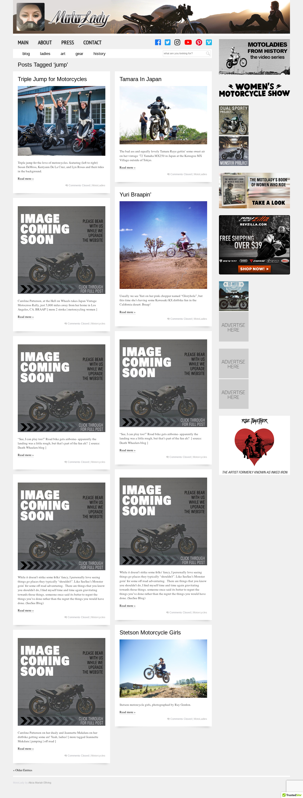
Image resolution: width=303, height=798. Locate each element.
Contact (92, 42)
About (45, 42)
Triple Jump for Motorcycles (52, 79)
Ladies (45, 53)
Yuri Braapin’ (135, 194)
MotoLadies (98, 185)
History (100, 53)
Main (23, 42)
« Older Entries (22, 770)
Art (63, 53)
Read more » (26, 178)
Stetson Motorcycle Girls (150, 632)
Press (67, 42)
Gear (79, 53)
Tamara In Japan (140, 79)
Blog (26, 53)
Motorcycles (98, 323)
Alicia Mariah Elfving (39, 782)
